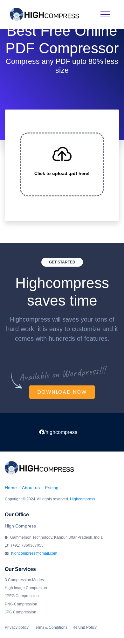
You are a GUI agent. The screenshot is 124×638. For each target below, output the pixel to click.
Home (11, 487)
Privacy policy (17, 627)
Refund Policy (84, 627)
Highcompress (82, 499)
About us (31, 487)
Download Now (62, 392)
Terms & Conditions (50, 627)
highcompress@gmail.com (34, 553)
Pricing (52, 487)
